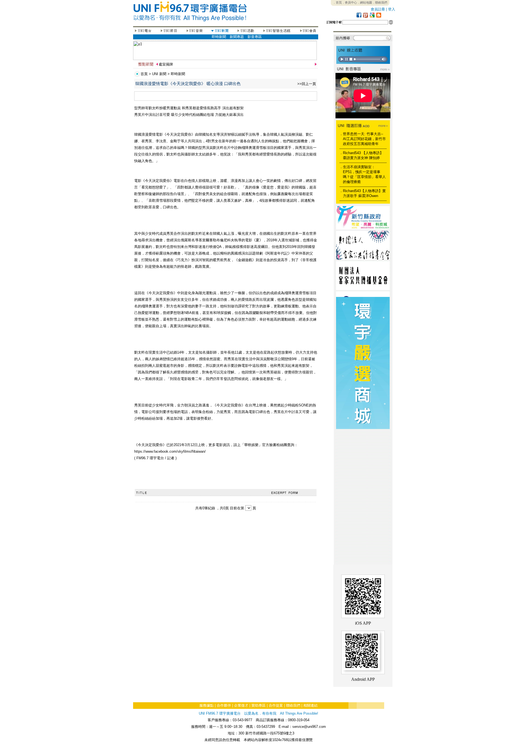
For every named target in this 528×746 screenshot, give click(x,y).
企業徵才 (241, 705)
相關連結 (310, 705)
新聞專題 (237, 37)
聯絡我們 (293, 705)
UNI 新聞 (159, 74)
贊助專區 (258, 705)
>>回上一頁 (306, 84)
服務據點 (206, 705)
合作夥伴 (224, 705)
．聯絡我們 (379, 2)
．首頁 (337, 2)
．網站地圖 (364, 2)
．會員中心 (349, 2)
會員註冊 (378, 9)
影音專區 (255, 37)
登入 (391, 9)
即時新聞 (219, 37)
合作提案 (276, 705)
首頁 (144, 74)
